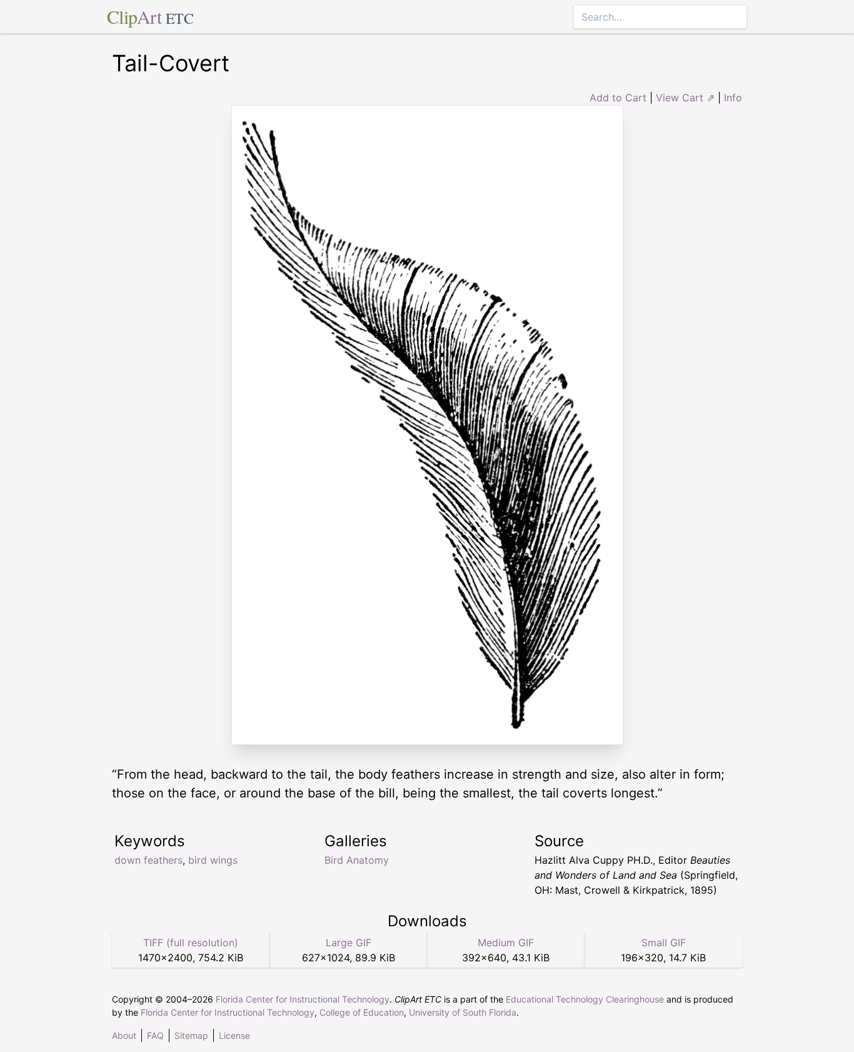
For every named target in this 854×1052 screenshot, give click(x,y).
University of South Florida (462, 1012)
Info (733, 97)
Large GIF (348, 942)
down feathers (148, 860)
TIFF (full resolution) (190, 942)
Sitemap (191, 1035)
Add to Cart (618, 97)
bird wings (213, 860)
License (234, 1035)
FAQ (155, 1035)
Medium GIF (506, 942)
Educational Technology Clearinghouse (585, 999)
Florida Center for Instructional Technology (302, 999)
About (124, 1035)
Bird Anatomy (356, 860)
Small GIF (663, 942)
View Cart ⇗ (685, 97)
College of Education (361, 1012)
